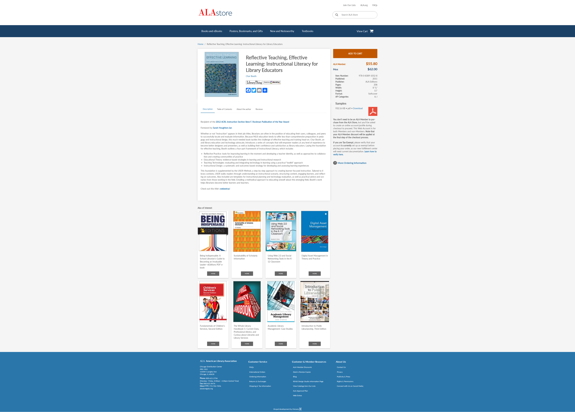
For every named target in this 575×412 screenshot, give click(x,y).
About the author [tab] (244, 109)
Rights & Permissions (345, 381)
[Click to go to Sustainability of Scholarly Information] (246, 231)
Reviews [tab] (259, 109)
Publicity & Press (343, 376)
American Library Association (221, 360)
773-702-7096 (215, 386)
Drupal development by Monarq (286, 409)
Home (200, 44)
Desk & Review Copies (302, 372)
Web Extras (297, 395)
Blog (295, 376)
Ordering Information (257, 376)
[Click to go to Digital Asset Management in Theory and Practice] (314, 231)
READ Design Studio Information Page (308, 381)
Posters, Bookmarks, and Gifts (246, 31)
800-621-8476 (209, 383)
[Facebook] (248, 90)
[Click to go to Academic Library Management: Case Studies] (280, 301)
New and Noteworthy (282, 31)
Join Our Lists (349, 5)
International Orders (257, 372)
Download (358, 108)
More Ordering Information (352, 162)
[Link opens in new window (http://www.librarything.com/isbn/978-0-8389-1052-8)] (254, 82)
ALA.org (364, 5)
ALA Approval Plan (300, 391)
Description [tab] (208, 109)
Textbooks (307, 31)
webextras (225, 188)
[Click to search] (336, 15)
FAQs (374, 5)
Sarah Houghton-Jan (222, 128)
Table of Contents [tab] (224, 109)
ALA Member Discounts (302, 367)
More (213, 273)
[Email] (259, 90)
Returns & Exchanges (257, 381)
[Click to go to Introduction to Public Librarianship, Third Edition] (314, 301)
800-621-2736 (212, 378)
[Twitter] (253, 90)
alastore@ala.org (206, 388)
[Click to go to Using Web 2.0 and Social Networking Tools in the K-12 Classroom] (280, 231)
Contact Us (341, 367)
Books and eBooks (211, 31)
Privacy (340, 372)
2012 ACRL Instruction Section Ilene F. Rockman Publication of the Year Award (252, 122)
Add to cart (355, 53)
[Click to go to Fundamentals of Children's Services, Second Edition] (213, 301)
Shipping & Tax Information (260, 386)
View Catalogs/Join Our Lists (304, 386)
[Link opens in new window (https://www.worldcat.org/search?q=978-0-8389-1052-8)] (272, 82)
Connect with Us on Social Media (350, 386)
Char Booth (251, 76)
